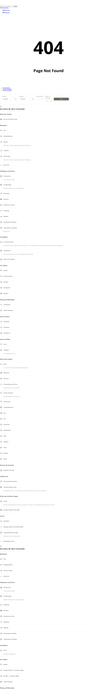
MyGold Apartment (7, 90)
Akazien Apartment (7, 89)
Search (15, 6)
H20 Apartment (6, 87)
